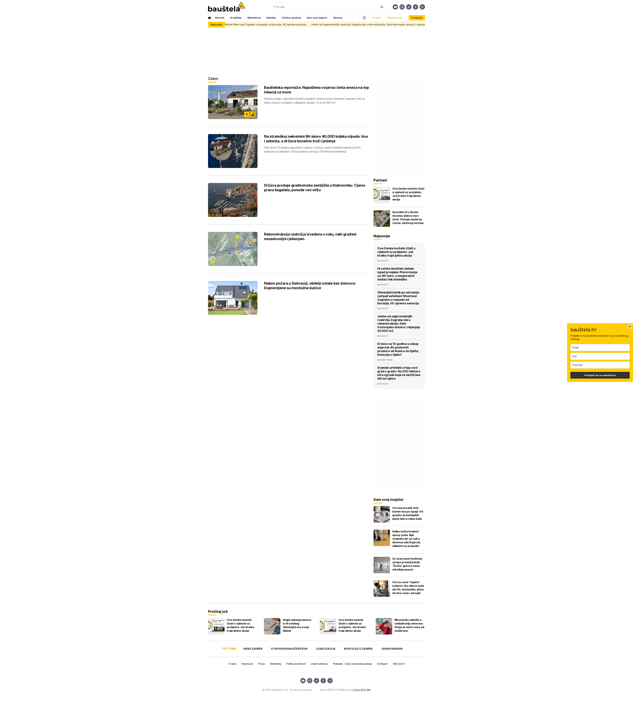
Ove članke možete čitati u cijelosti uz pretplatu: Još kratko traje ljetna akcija (408, 194)
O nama (232, 663)
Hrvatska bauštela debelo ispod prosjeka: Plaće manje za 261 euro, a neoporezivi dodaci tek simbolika (397, 274)
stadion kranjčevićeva (289, 648)
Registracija (395, 17)
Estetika (271, 17)
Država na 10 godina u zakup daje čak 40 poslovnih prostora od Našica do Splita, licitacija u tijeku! (398, 349)
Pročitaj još (217, 611)
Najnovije (382, 236)
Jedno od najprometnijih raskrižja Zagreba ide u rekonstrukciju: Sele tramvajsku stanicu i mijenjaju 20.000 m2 (332, 24)
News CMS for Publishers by (345, 689)
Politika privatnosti (295, 663)
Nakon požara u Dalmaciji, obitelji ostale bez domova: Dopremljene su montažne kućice (310, 285)
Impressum (247, 663)
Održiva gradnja (291, 17)
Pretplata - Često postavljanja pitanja (352, 663)
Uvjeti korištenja (319, 663)
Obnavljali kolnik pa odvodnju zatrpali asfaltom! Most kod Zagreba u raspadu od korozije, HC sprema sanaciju (398, 298)
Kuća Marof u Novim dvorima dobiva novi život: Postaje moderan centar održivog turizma (407, 217)
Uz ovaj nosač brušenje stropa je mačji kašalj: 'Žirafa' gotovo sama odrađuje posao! (407, 564)
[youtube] (395, 7)
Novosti (219, 17)
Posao (261, 663)
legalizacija (325, 648)
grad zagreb (252, 648)
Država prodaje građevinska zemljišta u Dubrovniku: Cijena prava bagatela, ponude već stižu (314, 187)
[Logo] (226, 7)
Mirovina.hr (399, 663)
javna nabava (392, 648)
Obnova (337, 17)
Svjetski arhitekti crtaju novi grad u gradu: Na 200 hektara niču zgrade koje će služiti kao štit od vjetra (398, 373)
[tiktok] (408, 7)
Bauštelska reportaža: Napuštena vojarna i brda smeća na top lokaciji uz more (316, 89)
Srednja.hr (382, 663)
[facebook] (415, 7)
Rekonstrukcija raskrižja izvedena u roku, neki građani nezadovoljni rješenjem (310, 236)
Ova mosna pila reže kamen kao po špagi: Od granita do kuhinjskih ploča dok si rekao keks (407, 513)
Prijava (377, 17)
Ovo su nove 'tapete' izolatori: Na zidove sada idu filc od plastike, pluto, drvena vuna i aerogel (408, 588)
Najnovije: (216, 24)
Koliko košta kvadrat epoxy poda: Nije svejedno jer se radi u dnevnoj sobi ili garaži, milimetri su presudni (406, 539)
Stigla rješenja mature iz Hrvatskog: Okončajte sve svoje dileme (297, 625)
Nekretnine (254, 17)
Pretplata (416, 17)
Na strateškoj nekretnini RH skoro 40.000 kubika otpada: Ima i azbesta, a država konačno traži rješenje (316, 138)
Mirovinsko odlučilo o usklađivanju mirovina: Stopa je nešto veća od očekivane (409, 625)
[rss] (422, 7)
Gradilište (236, 17)
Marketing (275, 663)
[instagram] (402, 7)
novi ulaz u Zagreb (358, 648)
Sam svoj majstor (317, 17)
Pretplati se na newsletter (600, 375)
